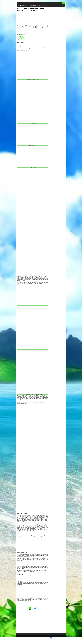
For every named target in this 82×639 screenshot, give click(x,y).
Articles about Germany (35, 5)
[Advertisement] (32, 19)
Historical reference (22, 37)
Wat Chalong (21, 36)
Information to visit (22, 38)
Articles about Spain (23, 5)
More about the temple (20, 585)
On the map (21, 39)
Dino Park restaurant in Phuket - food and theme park (32, 628)
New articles (46, 5)
